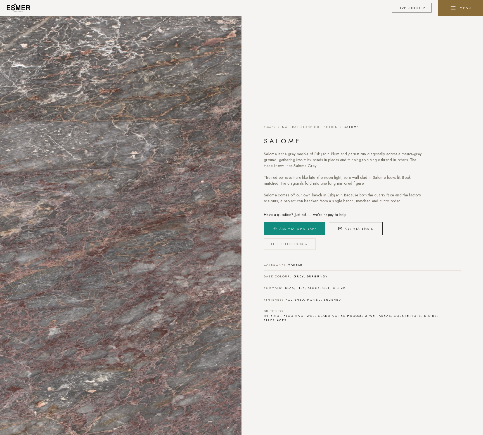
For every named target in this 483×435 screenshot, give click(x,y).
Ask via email (359, 229)
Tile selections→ (290, 244)
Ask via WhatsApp (298, 229)
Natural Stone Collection (310, 127)
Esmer (270, 127)
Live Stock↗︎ (412, 8)
